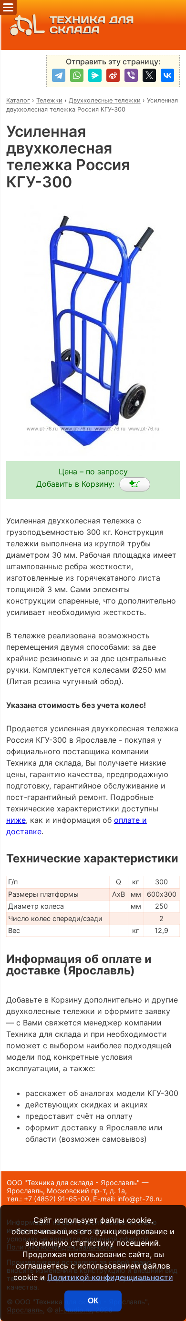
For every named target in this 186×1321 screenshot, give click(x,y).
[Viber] (131, 75)
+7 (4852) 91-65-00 (56, 1199)
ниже (16, 820)
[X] (149, 75)
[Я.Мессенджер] (95, 75)
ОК (93, 1301)
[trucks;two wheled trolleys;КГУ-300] (134, 484)
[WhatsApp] (77, 75)
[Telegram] (59, 75)
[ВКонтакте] (167, 75)
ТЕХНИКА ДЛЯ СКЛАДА (92, 25)
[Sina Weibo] (113, 75)
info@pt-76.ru (139, 1199)
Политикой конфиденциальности (110, 1277)
